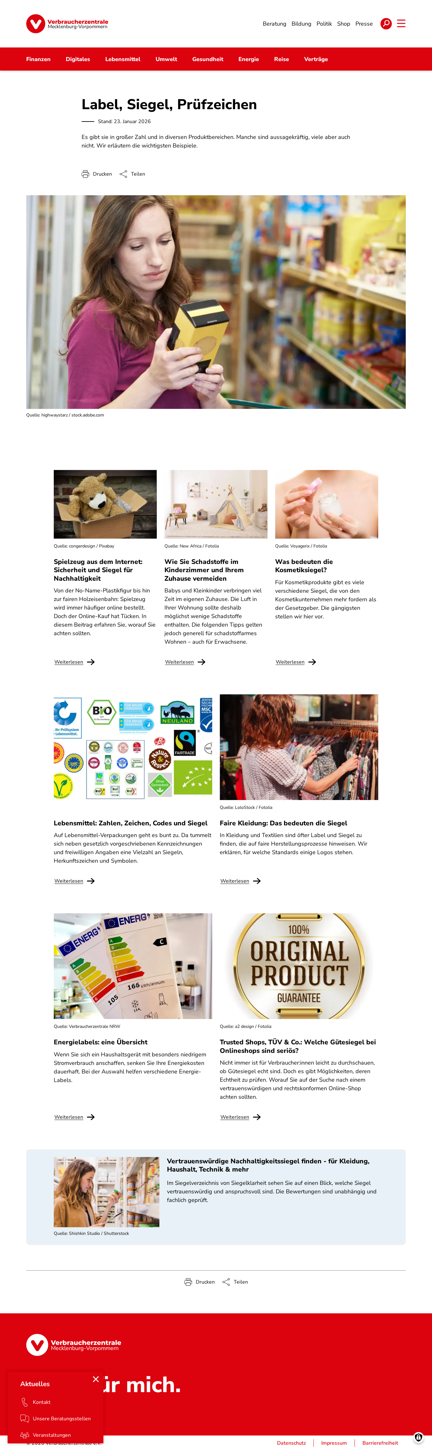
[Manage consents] (418, 1437)
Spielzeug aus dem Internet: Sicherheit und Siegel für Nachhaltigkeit (98, 570)
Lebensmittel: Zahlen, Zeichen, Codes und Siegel (130, 823)
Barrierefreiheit (380, 1443)
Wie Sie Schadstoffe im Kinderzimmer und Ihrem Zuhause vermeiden (204, 570)
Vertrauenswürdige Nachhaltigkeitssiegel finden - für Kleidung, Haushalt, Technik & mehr (268, 1165)
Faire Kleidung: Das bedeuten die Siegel (283, 823)
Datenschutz (291, 1443)
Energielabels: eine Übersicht (100, 1042)
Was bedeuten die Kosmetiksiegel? (304, 565)
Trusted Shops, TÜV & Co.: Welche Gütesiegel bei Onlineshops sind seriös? (298, 1046)
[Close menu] (96, 1379)
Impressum (334, 1443)
